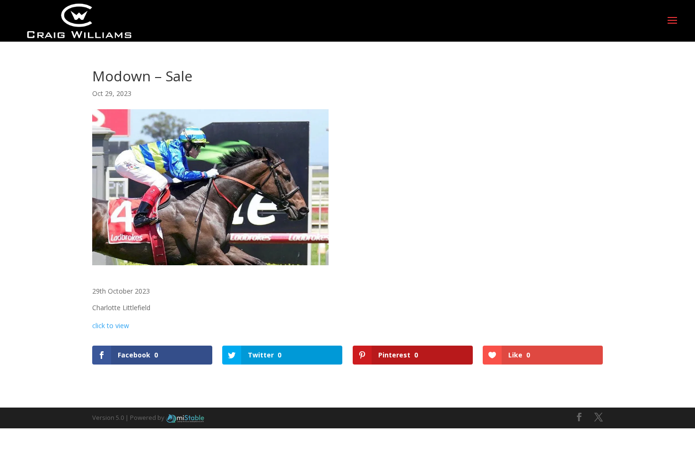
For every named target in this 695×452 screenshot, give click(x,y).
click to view (110, 325)
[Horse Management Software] (185, 417)
